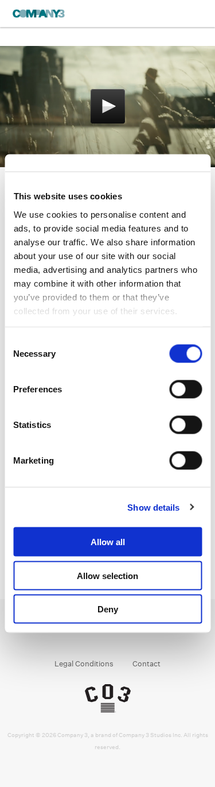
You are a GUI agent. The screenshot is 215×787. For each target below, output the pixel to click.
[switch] (185, 389)
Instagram (97, 634)
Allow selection (107, 575)
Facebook (75, 634)
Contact (146, 664)
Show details (153, 507)
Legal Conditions (84, 664)
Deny (107, 609)
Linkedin (118, 634)
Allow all (108, 542)
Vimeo (140, 634)
